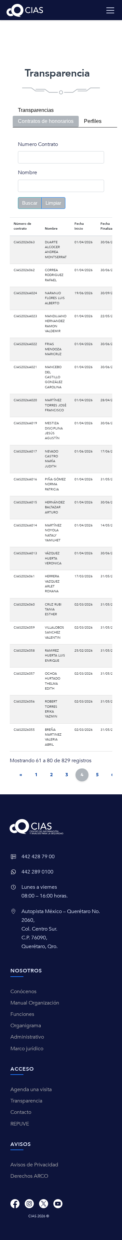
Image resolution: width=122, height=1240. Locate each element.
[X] (43, 1203)
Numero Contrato (38, 144)
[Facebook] (15, 1203)
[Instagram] (29, 1203)
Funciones (22, 1014)
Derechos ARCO (29, 1176)
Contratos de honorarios (46, 121)
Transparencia (26, 1100)
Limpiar (53, 203)
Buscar (29, 203)
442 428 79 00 (38, 856)
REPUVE (19, 1123)
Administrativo (27, 1037)
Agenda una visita (31, 1089)
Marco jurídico (26, 1048)
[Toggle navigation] (110, 10)
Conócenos (23, 991)
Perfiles (93, 121)
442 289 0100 (37, 871)
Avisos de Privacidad (34, 1164)
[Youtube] (57, 1203)
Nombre (27, 172)
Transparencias (36, 110)
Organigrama (25, 1025)
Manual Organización (34, 1002)
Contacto (20, 1112)
